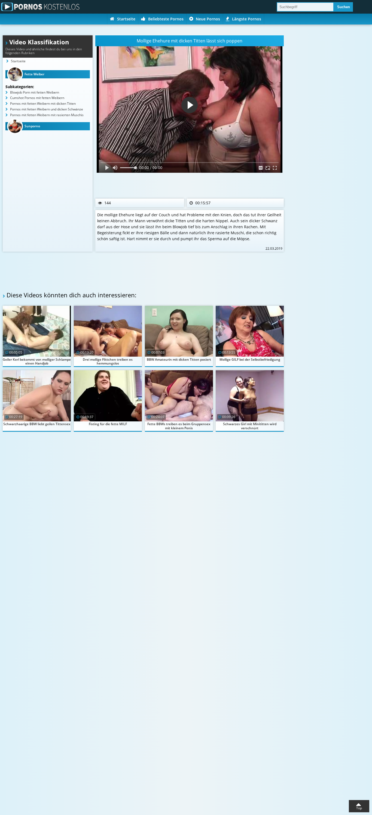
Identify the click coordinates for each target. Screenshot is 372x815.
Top (359, 808)
